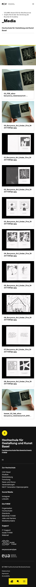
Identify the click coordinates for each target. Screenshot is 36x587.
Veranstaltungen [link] (8, 485)
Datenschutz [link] (6, 571)
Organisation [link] (7, 508)
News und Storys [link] (9, 482)
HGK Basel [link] (6, 472)
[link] (8, 3)
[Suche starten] (18, 581)
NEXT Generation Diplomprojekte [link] (15, 487)
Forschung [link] (6, 479)
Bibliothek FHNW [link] (9, 516)
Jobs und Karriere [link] (9, 518)
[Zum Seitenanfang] (4, 433)
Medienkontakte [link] (8, 521)
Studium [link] (5, 475)
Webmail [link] (5, 535)
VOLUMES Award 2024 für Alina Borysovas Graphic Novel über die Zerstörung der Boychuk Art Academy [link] (17, 14)
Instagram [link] (6, 496)
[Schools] (12, 581)
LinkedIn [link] (5, 499)
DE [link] (33, 4)
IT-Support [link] (6, 530)
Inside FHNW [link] (7, 533)
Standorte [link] (6, 513)
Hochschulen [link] (7, 511)
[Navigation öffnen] (24, 581)
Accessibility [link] (6, 576)
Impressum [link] (5, 573)
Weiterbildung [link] (7, 477)
